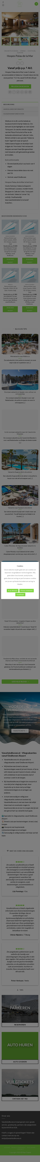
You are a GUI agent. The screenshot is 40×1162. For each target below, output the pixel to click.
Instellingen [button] (20, 594)
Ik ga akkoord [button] (12, 590)
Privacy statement (26, 590)
